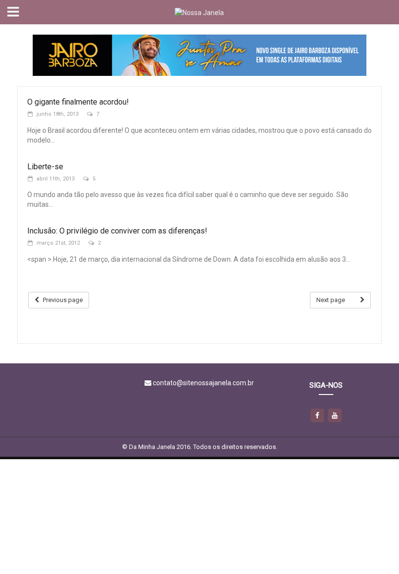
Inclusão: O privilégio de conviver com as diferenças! (117, 230)
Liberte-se (45, 166)
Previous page (63, 300)
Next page (330, 300)
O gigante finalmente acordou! (78, 102)
